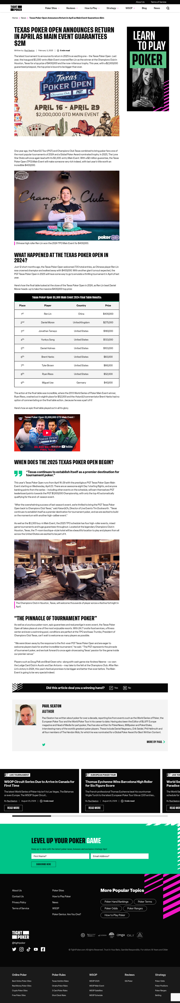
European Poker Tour (103, 775)
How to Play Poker (61, 896)
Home (15, 18)
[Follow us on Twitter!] (14, 949)
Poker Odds (111, 908)
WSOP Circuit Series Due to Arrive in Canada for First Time (39, 784)
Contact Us (18, 896)
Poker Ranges (135, 908)
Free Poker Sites (19, 995)
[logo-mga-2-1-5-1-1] (121, 936)
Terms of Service (158, 2)
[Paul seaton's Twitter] (43, 744)
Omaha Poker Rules (60, 986)
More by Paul (154, 742)
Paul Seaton (29, 50)
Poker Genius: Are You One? (66, 914)
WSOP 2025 (94, 981)
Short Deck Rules (59, 995)
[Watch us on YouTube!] (36, 949)
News (157, 8)
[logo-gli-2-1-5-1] (130, 936)
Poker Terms (145, 901)
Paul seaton (51, 706)
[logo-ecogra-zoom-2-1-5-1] (102, 936)
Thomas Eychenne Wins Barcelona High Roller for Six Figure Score (119, 784)
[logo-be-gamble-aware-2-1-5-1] (91, 935)
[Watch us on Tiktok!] (28, 949)
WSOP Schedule (96, 995)
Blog (144, 8)
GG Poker (129, 981)
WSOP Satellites (96, 991)
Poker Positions (161, 986)
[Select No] (125, 688)
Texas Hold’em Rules (60, 981)
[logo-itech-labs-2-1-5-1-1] (111, 935)
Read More (13, 808)
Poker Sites (58, 890)
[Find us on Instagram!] (21, 949)
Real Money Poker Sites (21, 986)
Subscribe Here (43, 864)
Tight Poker (16, 8)
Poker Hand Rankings (116, 901)
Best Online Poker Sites (21, 981)
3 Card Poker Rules (59, 991)
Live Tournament (19, 775)
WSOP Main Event (96, 986)
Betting (158, 995)
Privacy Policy (19, 902)
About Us (140, 2)
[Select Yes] (111, 688)
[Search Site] (168, 8)
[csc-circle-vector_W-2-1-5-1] (140, 935)
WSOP (55, 908)
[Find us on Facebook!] (43, 949)
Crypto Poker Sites (20, 991)
